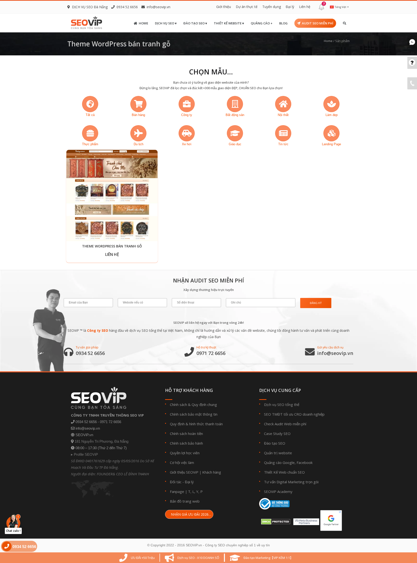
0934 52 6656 (90, 353)
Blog (283, 23)
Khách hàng (211, 472)
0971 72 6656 (210, 353)
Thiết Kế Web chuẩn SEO (284, 472)
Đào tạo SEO (274, 443)
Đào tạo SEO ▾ (195, 23)
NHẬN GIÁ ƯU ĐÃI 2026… (190, 514)
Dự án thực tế (246, 6)
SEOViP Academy (278, 491)
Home (143, 23)
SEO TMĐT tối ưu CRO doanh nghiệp (294, 414)
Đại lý (290, 6)
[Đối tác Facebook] (305, 520)
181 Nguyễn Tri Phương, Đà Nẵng (101, 441)
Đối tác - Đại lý (182, 481)
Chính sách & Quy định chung (193, 404)
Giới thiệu (223, 6)
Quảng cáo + (261, 23)
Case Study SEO (277, 433)
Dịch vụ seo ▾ (166, 23)
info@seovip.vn (158, 7)
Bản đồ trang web (185, 501)
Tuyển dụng (271, 6)
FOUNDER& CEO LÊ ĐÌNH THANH (123, 473)
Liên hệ (304, 6)
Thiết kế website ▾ (229, 23)
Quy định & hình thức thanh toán (196, 423)
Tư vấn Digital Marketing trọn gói (291, 481)
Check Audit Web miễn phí (285, 423)
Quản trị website (278, 452)
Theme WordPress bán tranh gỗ (112, 246)
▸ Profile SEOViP (84, 454)
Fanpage (177, 491)
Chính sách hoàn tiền (186, 433)
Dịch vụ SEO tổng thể (281, 404)
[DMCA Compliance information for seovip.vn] (274, 520)
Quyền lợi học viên (185, 452)
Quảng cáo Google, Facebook (288, 462)
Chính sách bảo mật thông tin (193, 414)
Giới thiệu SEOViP (184, 472)
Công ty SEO (97, 330)
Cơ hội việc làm (182, 462)
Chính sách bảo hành (186, 443)
